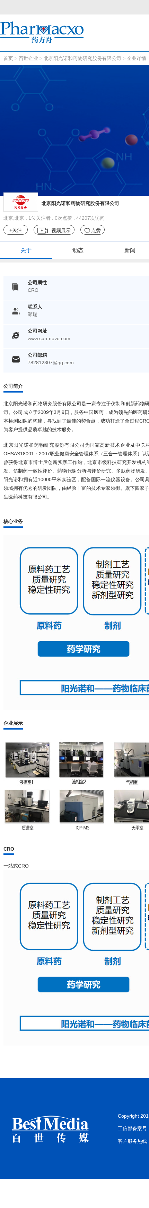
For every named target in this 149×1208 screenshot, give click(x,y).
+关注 (15, 230)
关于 (26, 250)
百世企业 (28, 58)
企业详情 (136, 58)
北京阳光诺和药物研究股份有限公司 (82, 58)
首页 (8, 58)
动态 (78, 250)
